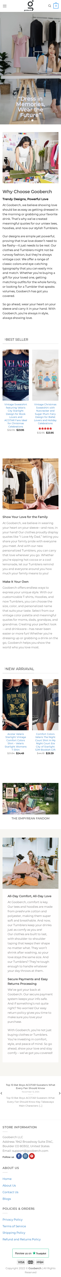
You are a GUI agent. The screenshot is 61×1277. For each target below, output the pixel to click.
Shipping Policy (14, 1232)
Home (7, 1179)
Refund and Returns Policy (22, 1239)
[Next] (58, 394)
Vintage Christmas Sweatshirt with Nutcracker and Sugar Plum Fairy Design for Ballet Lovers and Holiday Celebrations (45, 414)
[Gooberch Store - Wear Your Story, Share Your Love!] (29, 6)
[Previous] (2, 394)
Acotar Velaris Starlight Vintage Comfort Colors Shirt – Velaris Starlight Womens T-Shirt (16, 741)
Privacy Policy (13, 1219)
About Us (9, 1185)
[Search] (49, 6)
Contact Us (10, 1192)
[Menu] (5, 6)
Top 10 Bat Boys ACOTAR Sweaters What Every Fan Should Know (30, 1086)
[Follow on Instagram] (25, 1156)
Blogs (7, 1198)
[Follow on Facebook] (19, 1156)
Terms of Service (14, 1226)
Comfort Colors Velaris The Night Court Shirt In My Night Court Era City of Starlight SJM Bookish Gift (45, 741)
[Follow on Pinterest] (32, 1156)
